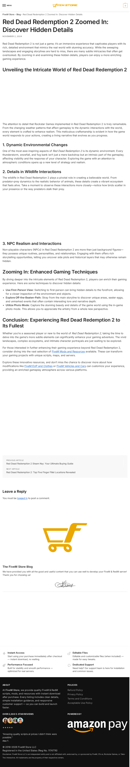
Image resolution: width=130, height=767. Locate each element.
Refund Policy (75, 690)
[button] (125, 5)
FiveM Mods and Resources (68, 351)
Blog (18, 14)
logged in (22, 498)
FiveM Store (8, 14)
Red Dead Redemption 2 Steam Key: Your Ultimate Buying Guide (39, 463)
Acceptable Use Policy (80, 703)
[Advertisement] (65, 97)
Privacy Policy (75, 694)
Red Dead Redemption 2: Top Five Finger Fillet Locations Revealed (40, 472)
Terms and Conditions (80, 698)
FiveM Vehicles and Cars (71, 366)
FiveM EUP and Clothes (38, 366)
